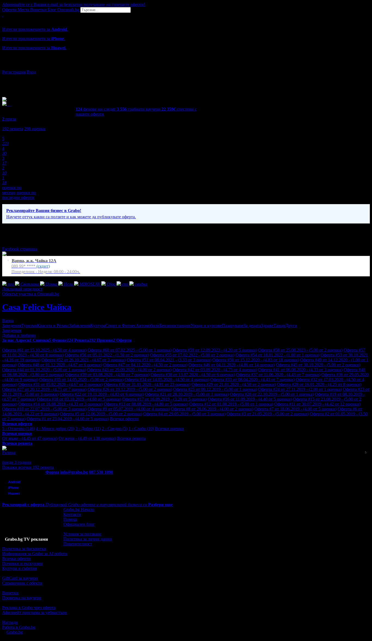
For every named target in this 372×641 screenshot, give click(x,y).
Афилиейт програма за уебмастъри (34, 612)
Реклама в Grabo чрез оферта (29, 607)
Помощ (70, 519)
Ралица (9, 452)
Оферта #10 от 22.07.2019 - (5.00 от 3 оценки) (44, 409)
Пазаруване (232, 325)
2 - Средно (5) (114, 428)
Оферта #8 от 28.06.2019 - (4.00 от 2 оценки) (212, 409)
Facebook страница (19, 249)
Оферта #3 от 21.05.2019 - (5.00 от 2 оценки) (268, 414)
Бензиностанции (175, 325)
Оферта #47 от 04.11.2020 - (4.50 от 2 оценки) (145, 364)
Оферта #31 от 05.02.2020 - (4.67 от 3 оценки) (60, 384)
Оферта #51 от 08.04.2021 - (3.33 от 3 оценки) (169, 360)
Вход (31, 72)
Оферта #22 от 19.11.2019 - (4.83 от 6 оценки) (102, 394)
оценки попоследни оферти (19, 195)
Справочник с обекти (22, 583)
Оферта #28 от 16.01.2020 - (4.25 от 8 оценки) (319, 384)
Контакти (72, 514)
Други (291, 325)
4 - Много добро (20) (55, 428)
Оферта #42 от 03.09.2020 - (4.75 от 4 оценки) (215, 369)
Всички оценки (169, 428)
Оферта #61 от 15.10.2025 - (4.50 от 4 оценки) (44, 350)
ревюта (12, 128)
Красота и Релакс (53, 325)
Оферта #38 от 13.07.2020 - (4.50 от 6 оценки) (193, 374)
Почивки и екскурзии (22, 563)
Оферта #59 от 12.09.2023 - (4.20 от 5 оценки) (215, 350)
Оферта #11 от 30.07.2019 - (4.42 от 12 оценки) (317, 404)
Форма (52, 472)
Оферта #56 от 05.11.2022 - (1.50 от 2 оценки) (107, 355)
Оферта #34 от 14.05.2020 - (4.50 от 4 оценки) (167, 379)
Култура (97, 325)
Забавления (79, 325)
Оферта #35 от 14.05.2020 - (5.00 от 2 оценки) (81, 379)
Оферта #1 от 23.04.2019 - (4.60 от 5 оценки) (68, 418)
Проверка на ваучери (21, 597)
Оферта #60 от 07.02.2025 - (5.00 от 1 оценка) (130, 350)
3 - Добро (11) (88, 428)
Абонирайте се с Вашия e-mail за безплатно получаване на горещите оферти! (73, 4)
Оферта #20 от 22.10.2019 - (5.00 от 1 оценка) (272, 394)
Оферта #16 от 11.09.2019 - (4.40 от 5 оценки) (250, 399)
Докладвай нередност (22, 289)
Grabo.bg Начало (78, 509)
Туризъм (29, 325)
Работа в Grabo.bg (18, 627)
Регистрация (14, 72)
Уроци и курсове (206, 325)
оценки (34, 128)
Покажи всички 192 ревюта (28, 467)
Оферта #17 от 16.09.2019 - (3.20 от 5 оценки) (164, 399)
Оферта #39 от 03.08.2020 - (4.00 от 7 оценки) (107, 374)
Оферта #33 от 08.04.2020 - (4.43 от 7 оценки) (252, 379)
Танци (279, 325)
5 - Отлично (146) (18, 428)
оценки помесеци (12, 190)
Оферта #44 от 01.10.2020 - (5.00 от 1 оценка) (44, 369)
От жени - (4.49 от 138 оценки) (87, 438)
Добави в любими (19, 335)
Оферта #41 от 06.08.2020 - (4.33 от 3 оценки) (300, 369)
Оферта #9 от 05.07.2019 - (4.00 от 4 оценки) (129, 409)
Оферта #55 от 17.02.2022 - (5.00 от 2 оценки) (192, 355)
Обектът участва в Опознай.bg (30, 294)
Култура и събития (19, 568)
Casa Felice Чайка (36, 307)
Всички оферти (124, 418)
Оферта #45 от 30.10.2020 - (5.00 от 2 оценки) (318, 364)
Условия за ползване (82, 534)
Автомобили (148, 325)
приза (9, 119)
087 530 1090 (101, 472)
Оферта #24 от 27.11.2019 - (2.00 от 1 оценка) (300, 389)
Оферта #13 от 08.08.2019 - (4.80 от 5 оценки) (146, 404)
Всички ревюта (131, 438)
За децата (252, 325)
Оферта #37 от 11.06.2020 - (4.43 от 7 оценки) (278, 374)
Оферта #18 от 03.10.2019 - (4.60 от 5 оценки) (79, 399)
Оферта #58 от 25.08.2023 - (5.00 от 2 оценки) (300, 350)
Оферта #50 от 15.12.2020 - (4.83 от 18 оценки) (255, 360)
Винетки (10, 593)
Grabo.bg (15, 632)
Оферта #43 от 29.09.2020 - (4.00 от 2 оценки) (129, 369)
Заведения (11, 325)
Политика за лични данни (87, 539)
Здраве (267, 325)
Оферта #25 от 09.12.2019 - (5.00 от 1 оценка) (215, 389)
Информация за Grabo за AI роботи (35, 553)
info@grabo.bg (74, 472)
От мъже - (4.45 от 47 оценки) (29, 438)
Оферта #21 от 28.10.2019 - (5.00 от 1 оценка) (187, 394)
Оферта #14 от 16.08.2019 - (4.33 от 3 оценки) (60, 404)
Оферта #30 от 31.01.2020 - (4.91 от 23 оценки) (147, 384)
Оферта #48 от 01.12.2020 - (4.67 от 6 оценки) (60, 364)
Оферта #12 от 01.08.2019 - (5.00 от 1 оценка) (231, 404)
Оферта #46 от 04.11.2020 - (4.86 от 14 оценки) (231, 364)
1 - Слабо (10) (141, 428)
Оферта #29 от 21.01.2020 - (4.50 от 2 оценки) (233, 384)
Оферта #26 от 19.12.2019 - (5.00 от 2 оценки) (130, 389)
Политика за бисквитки (24, 548)
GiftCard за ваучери (20, 578)
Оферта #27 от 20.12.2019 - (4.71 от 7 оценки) (44, 389)
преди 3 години (16, 462)
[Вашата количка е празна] (2, 15)
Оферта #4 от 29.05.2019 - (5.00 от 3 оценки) (184, 414)
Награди (10, 622)
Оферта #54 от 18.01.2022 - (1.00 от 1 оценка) (277, 355)
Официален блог (79, 524)
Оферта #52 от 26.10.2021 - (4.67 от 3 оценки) (83, 360)
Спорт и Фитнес (120, 325)
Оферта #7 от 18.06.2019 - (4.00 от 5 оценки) (295, 409)
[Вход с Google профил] (186, 67)
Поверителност (77, 544)
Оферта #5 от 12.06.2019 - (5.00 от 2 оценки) (101, 414)
